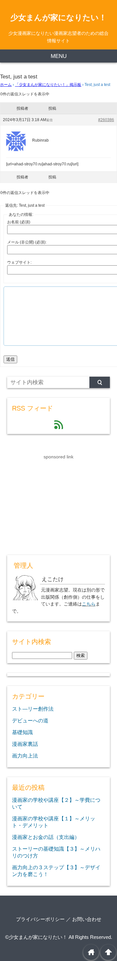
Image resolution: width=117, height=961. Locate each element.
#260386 (106, 120)
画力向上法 (25, 756)
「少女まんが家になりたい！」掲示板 (48, 84)
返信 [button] (49, 120)
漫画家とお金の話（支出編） (46, 837)
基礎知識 (22, 732)
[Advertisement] (56, 501)
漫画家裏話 (25, 744)
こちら (89, 604)
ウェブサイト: (19, 262)
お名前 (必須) (18, 222)
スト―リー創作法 (33, 709)
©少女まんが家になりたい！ (36, 937)
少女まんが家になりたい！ (58, 17)
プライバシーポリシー (40, 919)
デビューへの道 (30, 720)
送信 (10, 359)
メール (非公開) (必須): (26, 242)
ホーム (6, 84)
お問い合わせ (86, 919)
